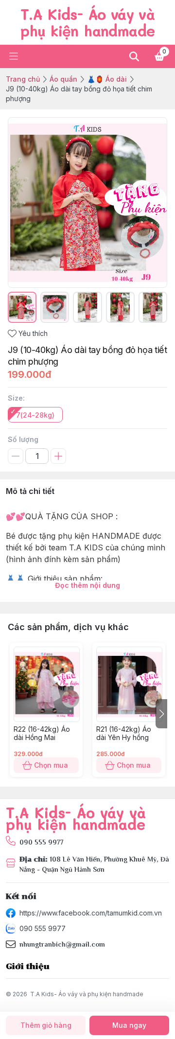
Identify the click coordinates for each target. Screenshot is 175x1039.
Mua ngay (129, 1025)
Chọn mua (51, 765)
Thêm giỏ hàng (45, 1025)
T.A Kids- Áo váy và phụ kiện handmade (86, 994)
